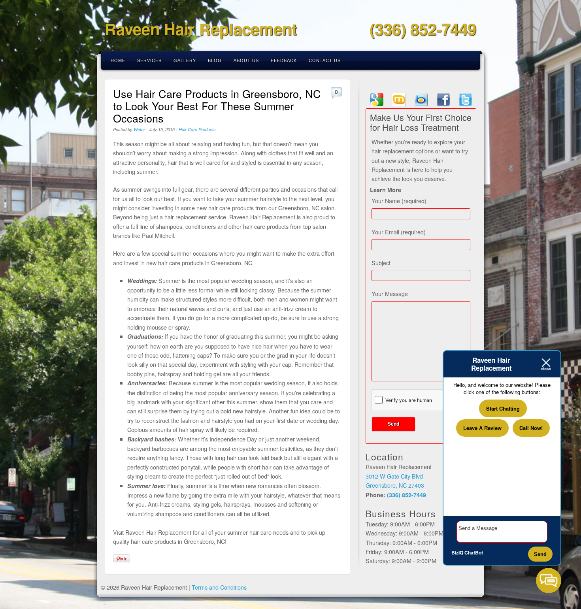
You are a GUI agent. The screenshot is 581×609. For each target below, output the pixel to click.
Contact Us (325, 60)
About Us (246, 60)
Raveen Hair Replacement (201, 28)
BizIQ (457, 552)
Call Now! (531, 428)
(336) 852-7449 (423, 28)
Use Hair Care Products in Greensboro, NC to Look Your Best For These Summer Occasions (217, 106)
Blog (215, 60)
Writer (139, 129)
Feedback (284, 60)
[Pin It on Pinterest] (121, 558)
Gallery (185, 60)
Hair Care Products (197, 129)
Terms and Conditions (219, 587)
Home (118, 60)
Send (540, 554)
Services (149, 60)
